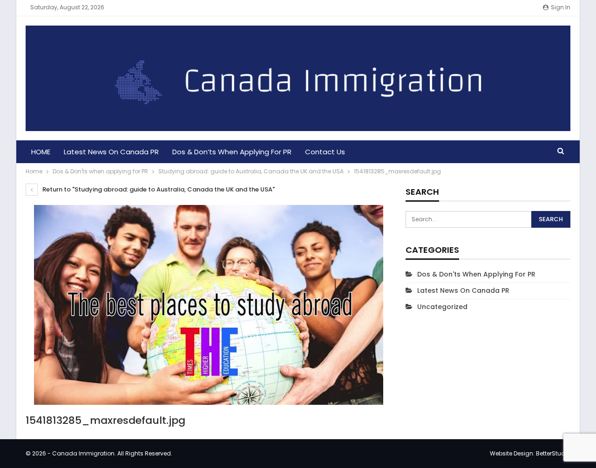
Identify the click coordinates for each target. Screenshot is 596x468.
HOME (40, 152)
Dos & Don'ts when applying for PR (476, 274)
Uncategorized (442, 306)
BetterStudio (553, 453)
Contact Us (325, 152)
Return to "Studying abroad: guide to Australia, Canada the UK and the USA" (158, 189)
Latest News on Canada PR (111, 152)
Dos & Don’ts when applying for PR (231, 152)
